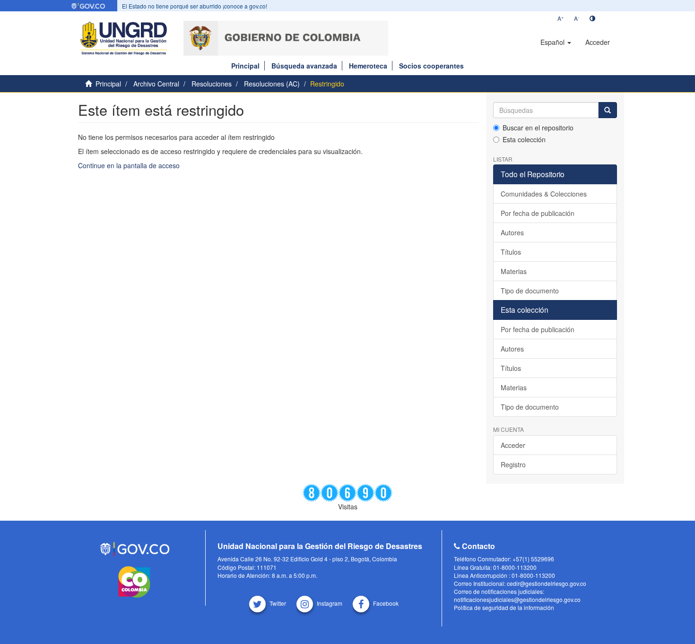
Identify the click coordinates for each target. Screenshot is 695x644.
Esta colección (524, 139)
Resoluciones (211, 83)
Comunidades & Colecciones (544, 193)
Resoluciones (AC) (272, 83)
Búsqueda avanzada (304, 65)
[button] (555, 42)
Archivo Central (156, 83)
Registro (513, 464)
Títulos (511, 252)
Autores (512, 232)
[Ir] (607, 110)
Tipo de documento (530, 290)
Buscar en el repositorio (538, 127)
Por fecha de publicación (537, 213)
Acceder (513, 445)
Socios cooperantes (431, 65)
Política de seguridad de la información (504, 607)
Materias (514, 271)
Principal (245, 65)
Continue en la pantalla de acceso (129, 165)
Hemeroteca (368, 65)
